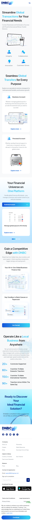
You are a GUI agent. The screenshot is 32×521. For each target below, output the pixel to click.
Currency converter (7, 456)
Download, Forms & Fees (22, 450)
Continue (16, 517)
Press (3, 466)
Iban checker (19, 456)
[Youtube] (10, 434)
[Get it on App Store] (9, 489)
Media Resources (20, 447)
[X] (14, 434)
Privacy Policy (6, 501)
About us (4, 444)
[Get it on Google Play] (24, 489)
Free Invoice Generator (8, 459)
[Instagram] (17, 434)
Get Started (16, 325)
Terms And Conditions (8, 498)
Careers (4, 447)
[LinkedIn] (7, 434)
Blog (17, 466)
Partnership (19, 444)
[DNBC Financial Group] (7, 3)
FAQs (3, 450)
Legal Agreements (24, 498)
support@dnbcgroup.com (12, 473)
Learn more (9, 513)
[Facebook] (3, 434)
